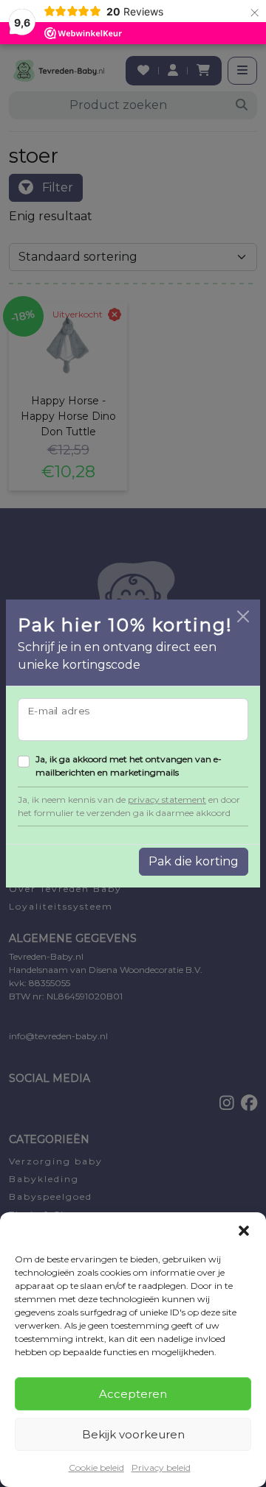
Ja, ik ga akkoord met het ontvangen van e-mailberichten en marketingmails (128, 765)
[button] (243, 1230)
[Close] (243, 616)
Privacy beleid (161, 1467)
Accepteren (133, 1394)
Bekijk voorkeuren (133, 1434)
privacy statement (167, 799)
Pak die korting (194, 861)
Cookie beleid (96, 1467)
